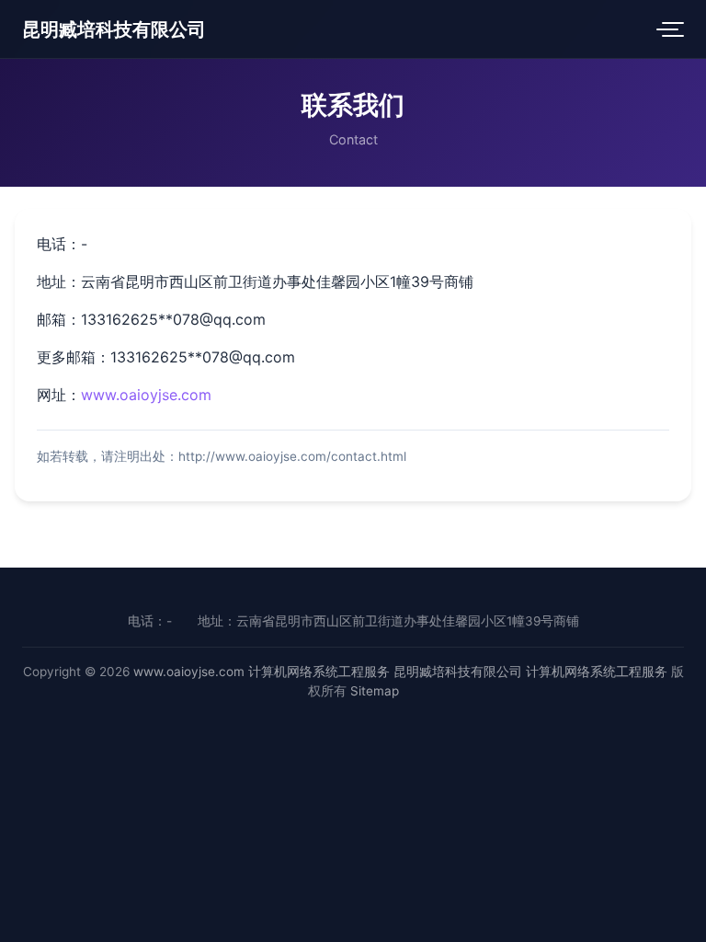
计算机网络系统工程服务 (319, 671)
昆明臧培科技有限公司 (114, 29)
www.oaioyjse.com (146, 394)
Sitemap (374, 691)
